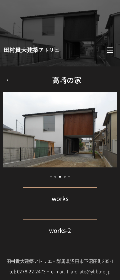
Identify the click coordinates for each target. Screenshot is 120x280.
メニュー (110, 49)
